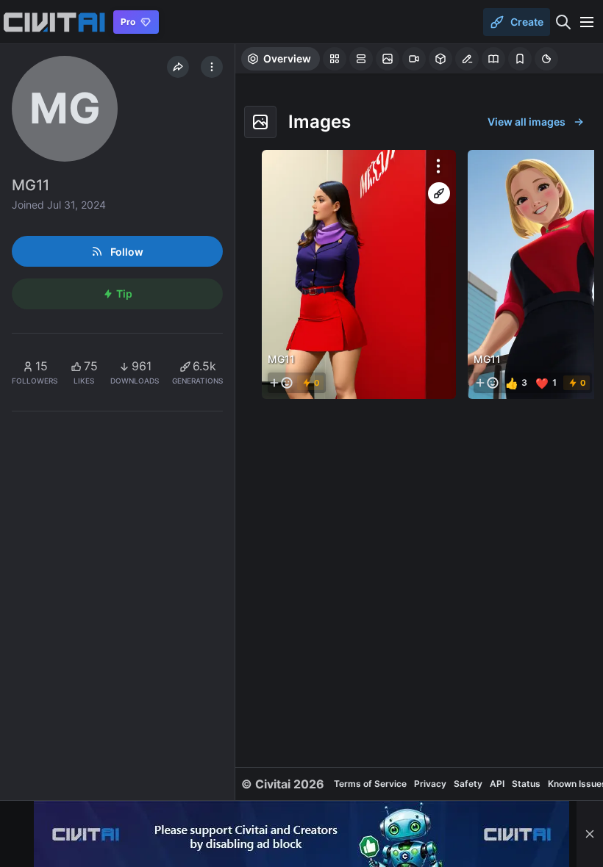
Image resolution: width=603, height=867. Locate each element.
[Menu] (587, 22)
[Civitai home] (54, 22)
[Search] (563, 22)
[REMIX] (439, 193)
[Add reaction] (281, 383)
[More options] (438, 166)
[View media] (359, 274)
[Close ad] (590, 834)
